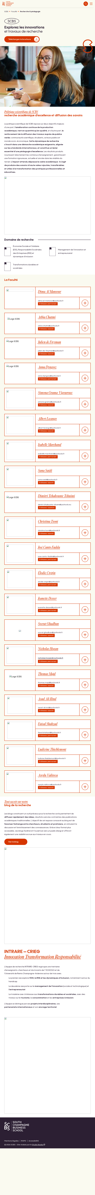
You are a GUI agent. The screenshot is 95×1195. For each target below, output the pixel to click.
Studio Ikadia (38, 1145)
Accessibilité (34, 1141)
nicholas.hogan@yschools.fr (50, 658)
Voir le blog (13, 842)
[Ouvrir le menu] (91, 4)
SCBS (6, 11)
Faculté (14, 11)
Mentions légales (11, 1141)
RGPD (23, 1141)
